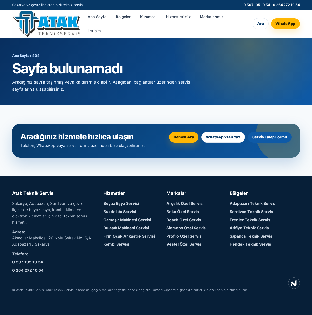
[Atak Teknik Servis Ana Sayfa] (46, 24)
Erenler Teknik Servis (250, 219)
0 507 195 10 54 (257, 5)
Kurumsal (148, 16)
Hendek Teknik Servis (250, 244)
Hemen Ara (184, 137)
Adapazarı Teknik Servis (252, 203)
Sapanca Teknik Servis (251, 236)
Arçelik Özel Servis (184, 203)
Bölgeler (123, 16)
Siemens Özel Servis (186, 227)
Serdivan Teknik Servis (251, 211)
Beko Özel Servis (182, 211)
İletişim (94, 30)
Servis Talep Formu (269, 137)
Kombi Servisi (116, 244)
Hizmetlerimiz (178, 16)
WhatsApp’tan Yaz (223, 137)
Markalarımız (212, 16)
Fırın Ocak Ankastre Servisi (129, 236)
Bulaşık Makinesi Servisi (126, 227)
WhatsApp (285, 23)
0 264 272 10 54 (286, 5)
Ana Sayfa (97, 16)
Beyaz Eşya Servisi (121, 203)
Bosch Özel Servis (183, 219)
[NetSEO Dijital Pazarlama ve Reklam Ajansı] (294, 283)
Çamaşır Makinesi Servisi (127, 219)
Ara (260, 23)
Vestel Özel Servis (183, 244)
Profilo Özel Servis (184, 236)
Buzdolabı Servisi (119, 211)
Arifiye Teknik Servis (249, 227)
